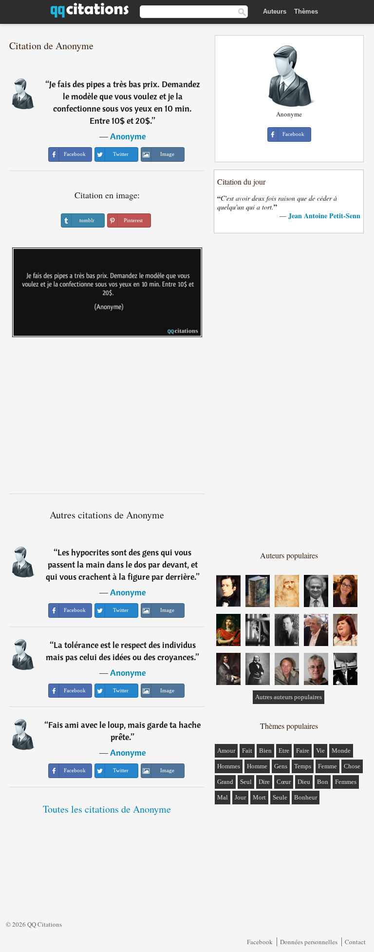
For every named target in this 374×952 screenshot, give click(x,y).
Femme (327, 766)
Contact (355, 941)
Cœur (284, 781)
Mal (222, 797)
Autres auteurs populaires (288, 697)
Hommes (228, 766)
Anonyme (128, 136)
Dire (264, 781)
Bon (322, 781)
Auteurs (274, 11)
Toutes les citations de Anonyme (107, 809)
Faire (302, 750)
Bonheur (305, 797)
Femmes (345, 781)
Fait (247, 750)
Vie (320, 750)
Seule (280, 797)
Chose (352, 766)
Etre (284, 750)
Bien (265, 750)
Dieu (304, 781)
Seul (246, 781)
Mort (259, 797)
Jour (240, 797)
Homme (257, 766)
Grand (225, 781)
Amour (226, 750)
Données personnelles (308, 941)
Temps (302, 766)
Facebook (260, 941)
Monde (341, 750)
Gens (280, 766)
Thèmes (306, 11)
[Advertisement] (107, 419)
